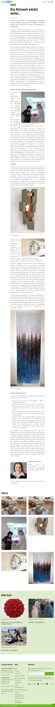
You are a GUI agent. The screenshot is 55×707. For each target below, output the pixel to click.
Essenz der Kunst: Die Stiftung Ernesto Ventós (11, 623)
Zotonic (15, 705)
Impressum (18, 673)
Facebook (42, 684)
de (46, 2)
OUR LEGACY (41, 130)
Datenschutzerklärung (38, 680)
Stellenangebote (19, 687)
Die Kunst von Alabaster (9, 650)
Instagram (33, 684)
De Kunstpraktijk (21, 35)
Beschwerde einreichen (21, 690)
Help (16, 668)
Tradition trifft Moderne (36, 622)
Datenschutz (18, 682)
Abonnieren (49, 673)
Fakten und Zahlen (20, 675)
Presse (16, 685)
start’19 (12, 37)
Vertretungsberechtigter (8, 686)
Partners (17, 670)
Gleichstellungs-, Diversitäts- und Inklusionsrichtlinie (20, 696)
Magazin (13, 4)
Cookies (17, 692)
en (44, 2)
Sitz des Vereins (5, 674)
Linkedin (51, 684)
